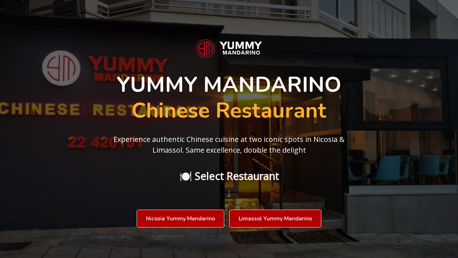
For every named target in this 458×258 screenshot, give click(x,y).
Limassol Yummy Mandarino (275, 219)
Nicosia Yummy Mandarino (180, 219)
